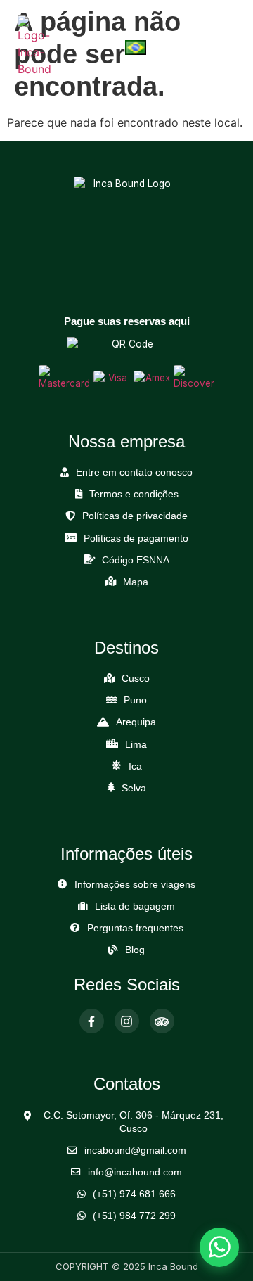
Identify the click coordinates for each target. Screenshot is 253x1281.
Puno (135, 700)
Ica (135, 766)
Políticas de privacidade (135, 516)
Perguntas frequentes (135, 928)
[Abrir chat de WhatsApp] (219, 1247)
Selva (134, 788)
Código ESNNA (135, 560)
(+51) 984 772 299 (134, 1216)
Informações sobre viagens (134, 884)
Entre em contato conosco (134, 472)
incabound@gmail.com (135, 1150)
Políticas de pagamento (136, 538)
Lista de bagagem (135, 906)
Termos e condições (134, 494)
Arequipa (136, 722)
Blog (135, 950)
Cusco (136, 678)
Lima (136, 744)
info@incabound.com (135, 1172)
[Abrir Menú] (224, 46)
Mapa (135, 582)
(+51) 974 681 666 (134, 1194)
